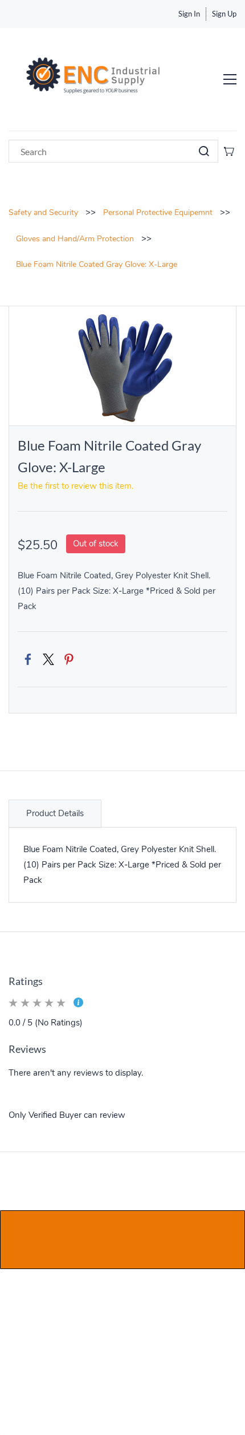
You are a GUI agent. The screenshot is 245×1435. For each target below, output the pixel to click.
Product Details (55, 813)
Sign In (189, 13)
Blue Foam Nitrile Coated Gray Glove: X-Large (96, 264)
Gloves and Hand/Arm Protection (75, 238)
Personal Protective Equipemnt (158, 212)
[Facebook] (27, 659)
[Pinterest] (68, 659)
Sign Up (224, 13)
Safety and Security (43, 212)
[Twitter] (48, 659)
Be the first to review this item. (75, 486)
